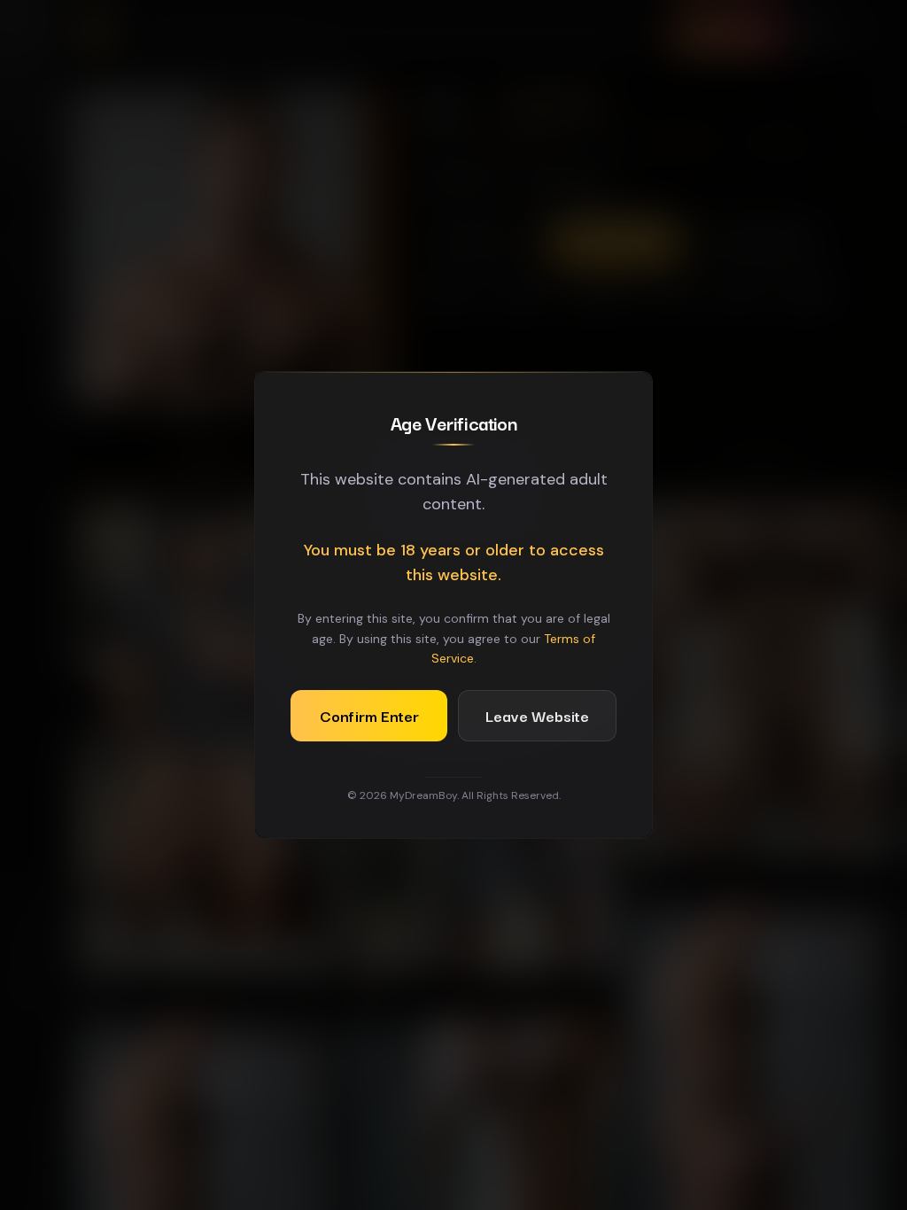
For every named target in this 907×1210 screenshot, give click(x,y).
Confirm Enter (369, 715)
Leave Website (537, 715)
